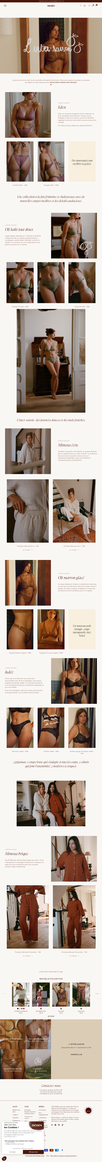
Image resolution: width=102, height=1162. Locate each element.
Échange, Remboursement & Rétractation (30, 1111)
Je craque (26, 550)
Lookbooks (42, 1117)
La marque (42, 1110)
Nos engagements (43, 1113)
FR (84, 5)
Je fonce (51, 1016)
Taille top (41, 988)
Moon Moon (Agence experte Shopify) (64, 1156)
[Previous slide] (5, 993)
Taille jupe (41, 994)
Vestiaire (15, 1117)
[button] (89, 5)
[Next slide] (97, 993)
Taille (20, 994)
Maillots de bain (16, 1111)
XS (37, 990)
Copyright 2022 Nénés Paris (34, 1156)
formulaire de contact (54, 1092)
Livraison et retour (28, 1117)
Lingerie (15, 1114)
